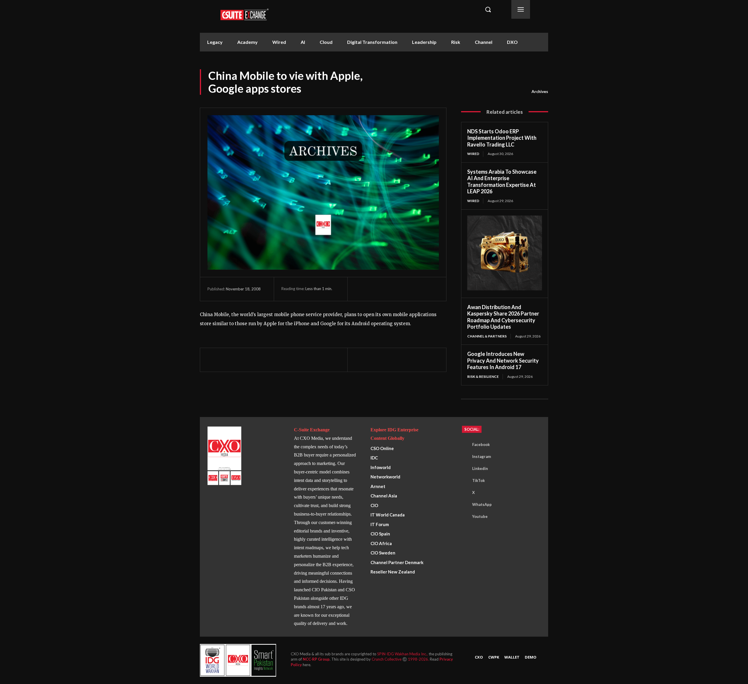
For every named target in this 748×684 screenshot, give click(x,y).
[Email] (414, 289)
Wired (473, 153)
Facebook (481, 444)
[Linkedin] (401, 289)
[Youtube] (463, 516)
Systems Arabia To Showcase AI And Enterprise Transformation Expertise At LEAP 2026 (501, 181)
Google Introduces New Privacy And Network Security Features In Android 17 (503, 360)
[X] (374, 289)
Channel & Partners (487, 336)
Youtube (480, 516)
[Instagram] (463, 456)
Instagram (481, 456)
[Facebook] (361, 289)
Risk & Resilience (483, 376)
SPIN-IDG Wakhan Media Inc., (403, 654)
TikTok (478, 480)
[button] (488, 9)
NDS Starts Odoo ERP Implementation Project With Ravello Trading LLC (501, 138)
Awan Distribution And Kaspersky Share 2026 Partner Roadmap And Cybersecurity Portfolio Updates (503, 317)
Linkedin (480, 468)
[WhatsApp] (388, 289)
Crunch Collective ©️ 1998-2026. (401, 659)
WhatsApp (482, 504)
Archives (539, 91)
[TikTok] (463, 480)
